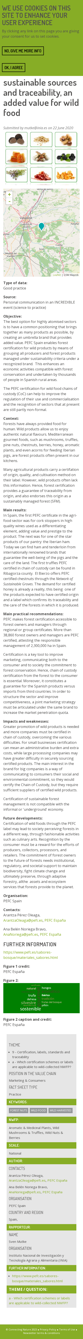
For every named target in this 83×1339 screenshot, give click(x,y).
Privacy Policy (48, 1329)
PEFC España (55, 920)
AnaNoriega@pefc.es (20, 934)
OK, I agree (13, 67)
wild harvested (60, 1110)
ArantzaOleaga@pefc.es (23, 920)
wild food (38, 1110)
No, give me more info (22, 50)
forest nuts (18, 1110)
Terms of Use (67, 1329)
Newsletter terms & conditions (41, 1333)
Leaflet (57, 274)
